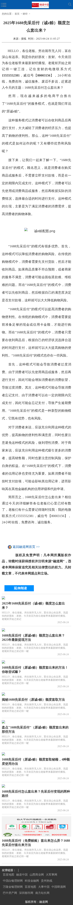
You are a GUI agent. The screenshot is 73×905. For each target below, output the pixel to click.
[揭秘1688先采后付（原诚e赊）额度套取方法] (36, 694)
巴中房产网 (10, 892)
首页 (17, 13)
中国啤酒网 (59, 886)
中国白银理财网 (13, 880)
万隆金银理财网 (13, 886)
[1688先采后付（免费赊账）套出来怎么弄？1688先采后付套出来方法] (36, 826)
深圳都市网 (26, 892)
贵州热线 (46, 880)
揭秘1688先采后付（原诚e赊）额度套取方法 (33, 699)
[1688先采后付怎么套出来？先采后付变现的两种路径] (36, 786)
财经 (25, 13)
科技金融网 (32, 880)
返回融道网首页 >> (26, 547)
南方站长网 (42, 892)
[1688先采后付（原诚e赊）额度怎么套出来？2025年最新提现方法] (36, 629)
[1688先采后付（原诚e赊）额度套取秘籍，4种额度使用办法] (36, 753)
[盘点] (36, 721)
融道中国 (22, 874)
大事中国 (43, 886)
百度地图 (8, 874)
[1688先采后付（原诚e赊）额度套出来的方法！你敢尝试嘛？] (36, 662)
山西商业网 (37, 874)
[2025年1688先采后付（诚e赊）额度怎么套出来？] (36, 597)
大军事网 (51, 874)
